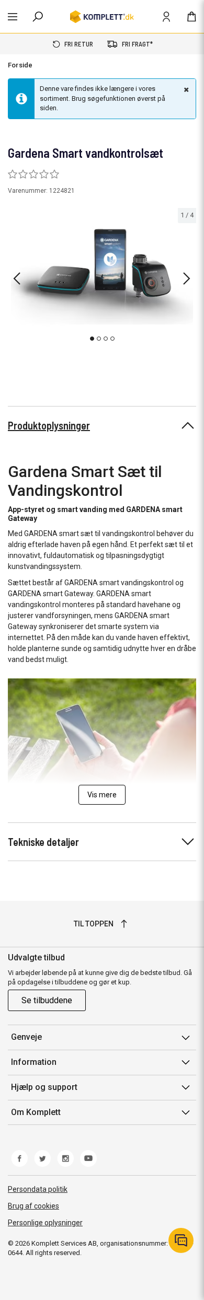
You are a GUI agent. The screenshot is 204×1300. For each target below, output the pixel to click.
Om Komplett (36, 1112)
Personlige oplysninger (45, 1222)
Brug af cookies (33, 1206)
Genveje (26, 1037)
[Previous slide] (16, 278)
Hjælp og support (44, 1087)
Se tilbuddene (46, 1000)
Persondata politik (37, 1189)
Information (33, 1062)
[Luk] (185, 89)
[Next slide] (186, 278)
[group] (102, 276)
